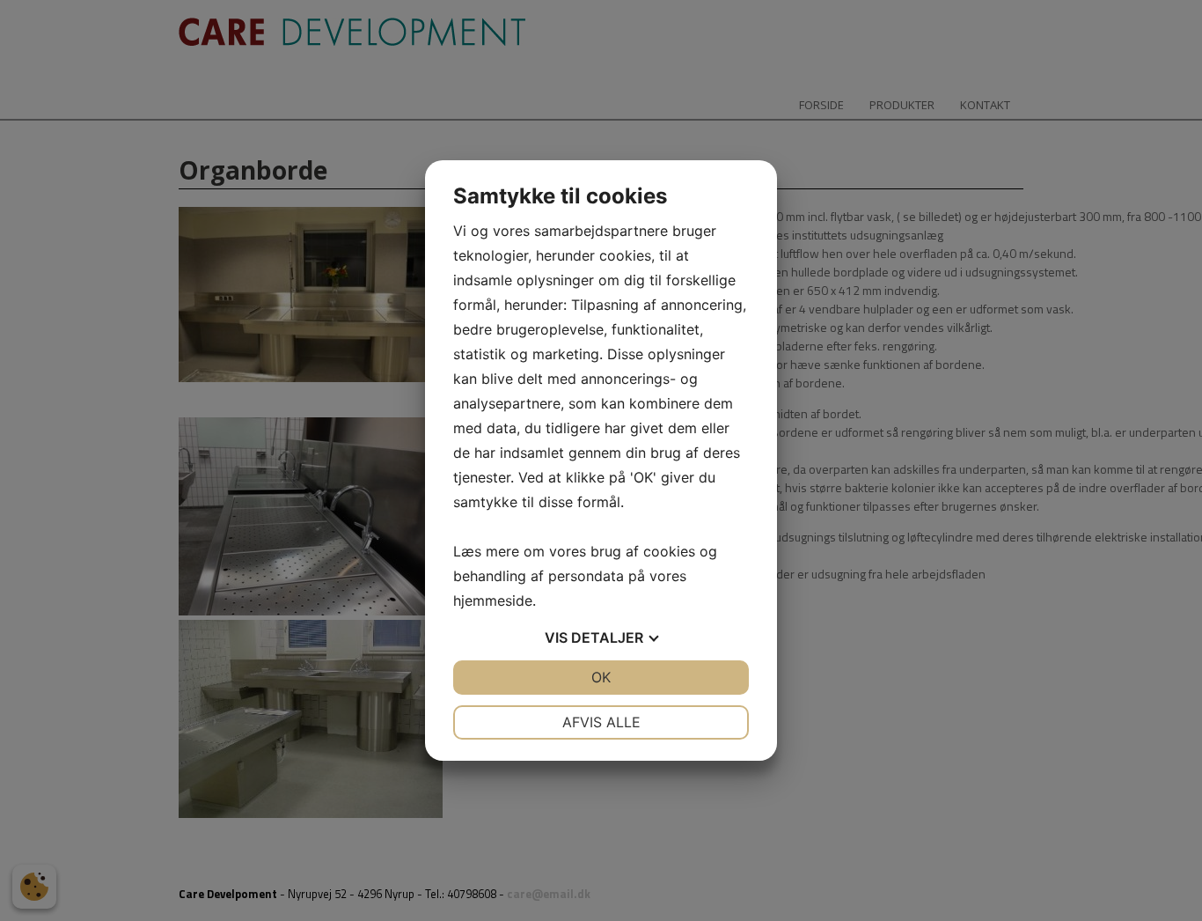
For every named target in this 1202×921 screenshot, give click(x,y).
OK (601, 677)
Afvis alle (601, 722)
